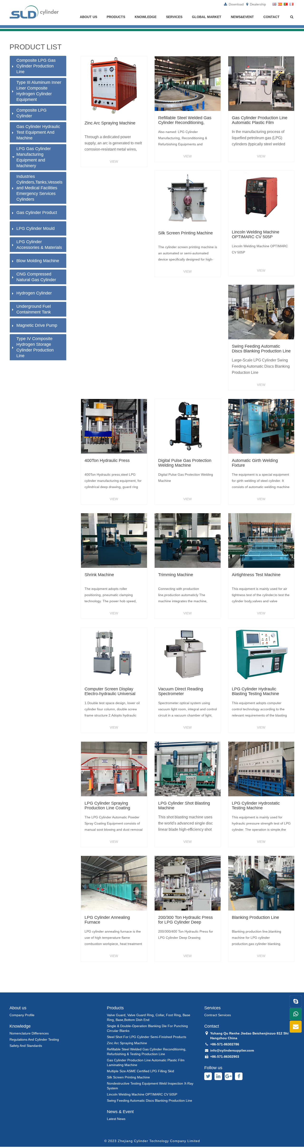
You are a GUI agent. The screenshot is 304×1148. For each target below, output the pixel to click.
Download (236, 4)
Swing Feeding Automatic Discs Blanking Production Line (149, 1100)
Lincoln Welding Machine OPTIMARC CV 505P (142, 1094)
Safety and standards (26, 1046)
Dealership (257, 4)
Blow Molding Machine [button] (37, 260)
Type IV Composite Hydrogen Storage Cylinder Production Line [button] (35, 347)
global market (206, 17)
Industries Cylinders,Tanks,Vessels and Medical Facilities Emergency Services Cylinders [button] (39, 188)
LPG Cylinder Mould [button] (35, 228)
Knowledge (146, 17)
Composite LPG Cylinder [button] (31, 113)
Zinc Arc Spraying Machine (127, 1043)
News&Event (242, 17)
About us (88, 17)
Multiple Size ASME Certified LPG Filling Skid (140, 1071)
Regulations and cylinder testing (34, 1039)
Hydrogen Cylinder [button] (34, 293)
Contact (271, 17)
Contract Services (217, 1015)
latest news (116, 1119)
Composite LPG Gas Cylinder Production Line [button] (36, 66)
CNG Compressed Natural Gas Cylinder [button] (36, 277)
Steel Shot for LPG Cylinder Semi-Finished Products (146, 1037)
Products (116, 17)
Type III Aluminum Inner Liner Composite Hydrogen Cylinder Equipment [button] (38, 91)
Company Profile (22, 1015)
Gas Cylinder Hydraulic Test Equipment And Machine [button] (38, 132)
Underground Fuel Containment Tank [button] (33, 309)
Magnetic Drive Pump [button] (36, 325)
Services (174, 17)
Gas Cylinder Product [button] (36, 212)
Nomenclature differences (29, 1033)
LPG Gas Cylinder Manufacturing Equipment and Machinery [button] (33, 157)
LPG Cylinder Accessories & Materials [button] (39, 244)
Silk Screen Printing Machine (128, 1077)
